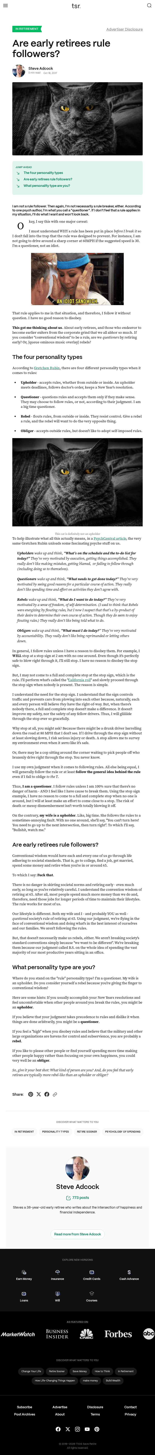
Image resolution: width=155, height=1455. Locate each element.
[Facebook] (58, 1429)
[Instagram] (77, 1429)
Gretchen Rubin (47, 368)
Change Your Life (31, 1371)
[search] (149, 6)
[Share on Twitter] (38, 1095)
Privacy (130, 1414)
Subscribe (24, 1407)
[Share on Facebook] (46, 1095)
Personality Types (55, 1132)
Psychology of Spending (122, 1132)
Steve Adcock (40, 69)
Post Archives (24, 1414)
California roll (79, 680)
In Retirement (27, 29)
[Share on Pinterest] (30, 1095)
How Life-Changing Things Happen (55, 1381)
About (60, 1414)
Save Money (80, 1371)
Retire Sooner (87, 1132)
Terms (95, 1414)
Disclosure (95, 1407)
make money (90, 1381)
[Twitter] (67, 1429)
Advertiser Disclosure (124, 29)
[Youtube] (87, 1429)
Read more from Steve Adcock (77, 1234)
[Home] (77, 5)
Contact (130, 1407)
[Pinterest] (96, 1429)
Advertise (59, 1407)
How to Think (102, 1371)
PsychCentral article (110, 538)
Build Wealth (113, 1381)
